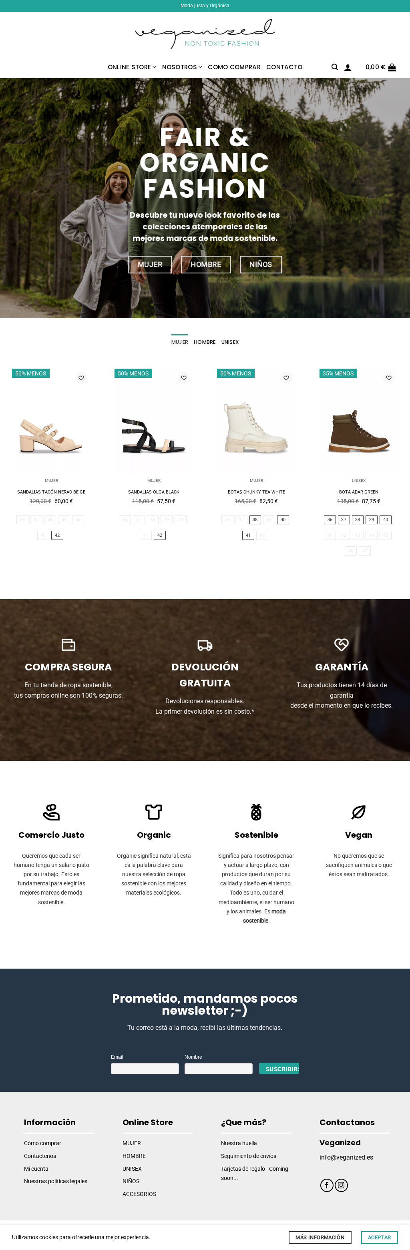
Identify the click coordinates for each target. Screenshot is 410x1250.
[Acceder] (348, 67)
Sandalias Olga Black (153, 492)
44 (371, 535)
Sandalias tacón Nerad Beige (51, 492)
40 (78, 519)
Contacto (284, 67)
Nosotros (179, 67)
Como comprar (234, 67)
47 (365, 551)
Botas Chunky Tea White (256, 492)
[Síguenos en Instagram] (341, 1185)
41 (43, 535)
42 (57, 535)
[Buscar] (335, 67)
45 (385, 535)
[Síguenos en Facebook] (327, 1185)
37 (36, 519)
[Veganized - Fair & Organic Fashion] (205, 34)
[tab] (179, 342)
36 (22, 519)
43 (357, 535)
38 (50, 519)
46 (351, 551)
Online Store (129, 67)
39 (64, 519)
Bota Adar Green (358, 492)
